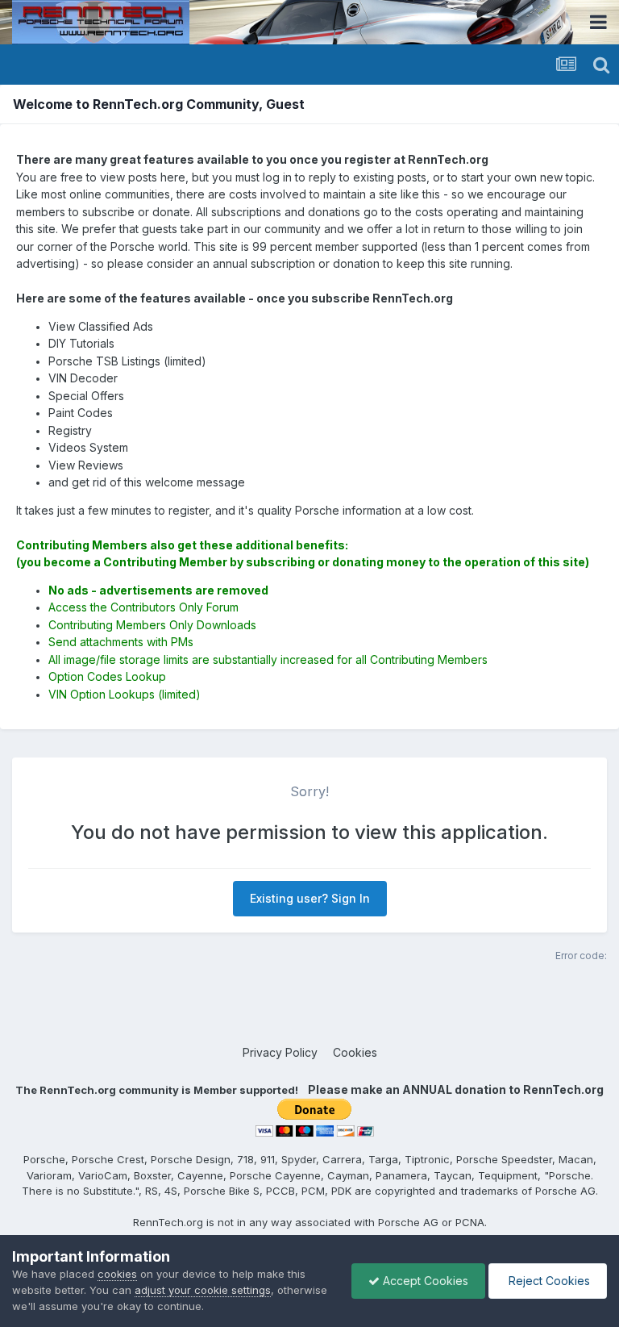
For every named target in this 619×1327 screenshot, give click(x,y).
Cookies (355, 1052)
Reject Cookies (547, 1280)
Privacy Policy (280, 1052)
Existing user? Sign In (310, 898)
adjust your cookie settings (203, 1289)
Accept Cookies (424, 1280)
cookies (117, 1273)
